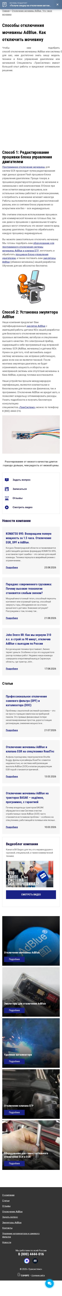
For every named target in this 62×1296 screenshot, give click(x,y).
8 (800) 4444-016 (31, 1254)
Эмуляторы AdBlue (12, 1222)
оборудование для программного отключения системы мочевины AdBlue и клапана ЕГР (28, 247)
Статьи (5, 1200)
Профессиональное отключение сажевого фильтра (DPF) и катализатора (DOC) (26, 701)
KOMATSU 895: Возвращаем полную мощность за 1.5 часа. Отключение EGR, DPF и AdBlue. (28, 538)
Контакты (7, 1228)
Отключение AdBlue (12, 1211)
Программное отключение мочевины (23, 167)
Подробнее (12, 567)
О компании (8, 1195)
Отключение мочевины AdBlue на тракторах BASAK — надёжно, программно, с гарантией (27, 797)
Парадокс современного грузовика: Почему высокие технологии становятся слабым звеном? (29, 588)
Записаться (20, 489)
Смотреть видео (23, 507)
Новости (6, 1242)
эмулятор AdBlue (35, 326)
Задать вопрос (22, 480)
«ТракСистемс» (27, 407)
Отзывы (18, 498)
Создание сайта (38, 1275)
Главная (6, 10)
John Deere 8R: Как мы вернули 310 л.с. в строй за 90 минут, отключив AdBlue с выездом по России (28, 639)
